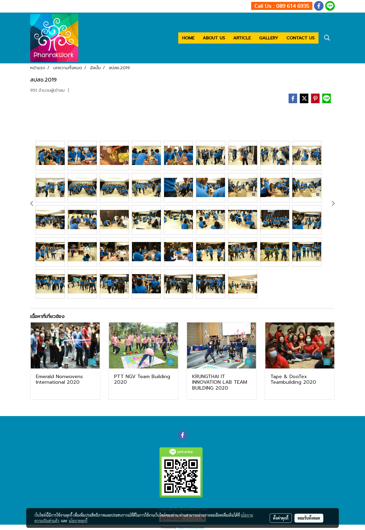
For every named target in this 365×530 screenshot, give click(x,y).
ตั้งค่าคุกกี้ (280, 518)
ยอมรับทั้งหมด (309, 518)
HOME (188, 38)
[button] (327, 38)
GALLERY (268, 38)
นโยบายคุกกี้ (78, 520)
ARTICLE (242, 38)
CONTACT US (300, 38)
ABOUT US (214, 38)
